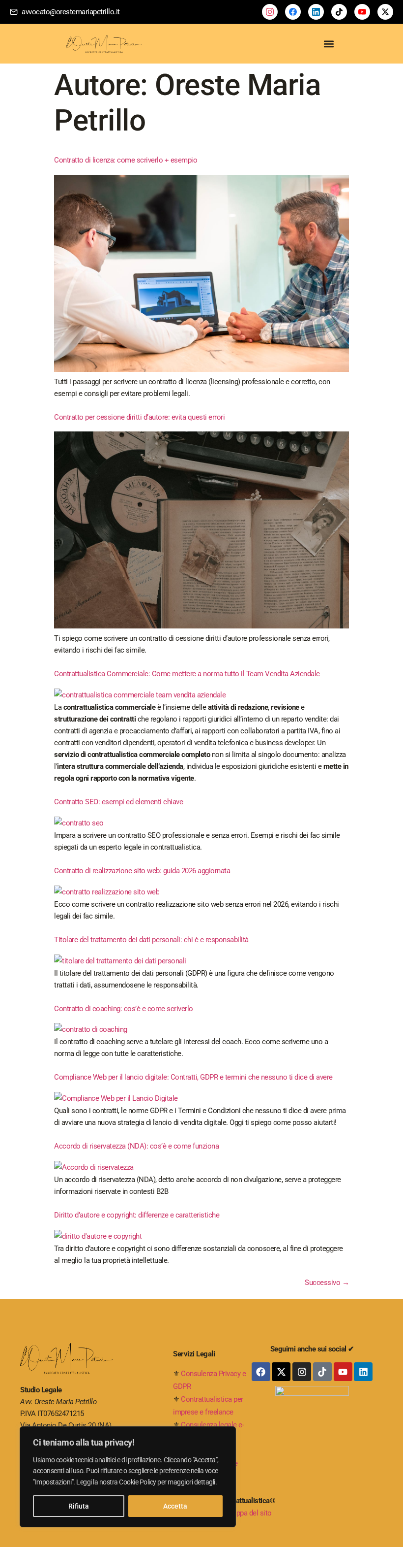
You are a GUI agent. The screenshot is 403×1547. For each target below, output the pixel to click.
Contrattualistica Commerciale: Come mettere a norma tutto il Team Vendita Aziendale (187, 673)
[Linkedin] (363, 1371)
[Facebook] (261, 1371)
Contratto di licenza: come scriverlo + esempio (125, 160)
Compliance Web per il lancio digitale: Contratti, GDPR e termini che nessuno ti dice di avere (193, 1077)
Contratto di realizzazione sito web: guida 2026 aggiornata (142, 870)
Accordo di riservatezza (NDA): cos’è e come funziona (136, 1146)
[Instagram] (301, 1371)
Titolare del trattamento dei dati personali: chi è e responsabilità (151, 939)
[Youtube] (343, 1371)
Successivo (327, 1282)
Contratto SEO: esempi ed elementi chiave (118, 801)
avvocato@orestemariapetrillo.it (71, 11)
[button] (329, 44)
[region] (128, 1476)
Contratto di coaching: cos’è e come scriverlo (123, 1008)
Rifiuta (78, 1506)
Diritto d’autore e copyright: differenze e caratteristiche (136, 1215)
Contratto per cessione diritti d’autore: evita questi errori (139, 417)
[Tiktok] (322, 1371)
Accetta (175, 1506)
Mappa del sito (249, 1513)
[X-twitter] (281, 1371)
